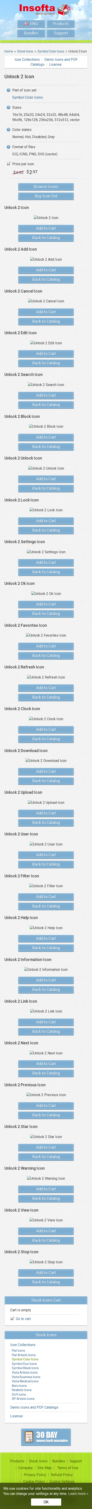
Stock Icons (38, 1461)
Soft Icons (19, 1394)
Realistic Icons (22, 1390)
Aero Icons (19, 1386)
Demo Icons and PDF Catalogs (34, 1407)
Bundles (31, 33)
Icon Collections (27, 59)
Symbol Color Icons (27, 97)
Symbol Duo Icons (24, 1364)
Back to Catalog (46, 237)
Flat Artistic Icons (24, 1355)
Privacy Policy (35, 1475)
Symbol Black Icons (25, 1368)
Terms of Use (67, 1468)
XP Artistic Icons (23, 1399)
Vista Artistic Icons (25, 1372)
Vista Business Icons (26, 1377)
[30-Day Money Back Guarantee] (46, 1437)
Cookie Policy (34, 1481)
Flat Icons (18, 1350)
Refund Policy (62, 1475)
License (55, 64)
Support (61, 33)
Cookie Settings (62, 1481)
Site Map (45, 1468)
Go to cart (23, 1319)
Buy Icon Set (46, 196)
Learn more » (78, 1494)
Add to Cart (46, 228)
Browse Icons (46, 186)
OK (46, 1502)
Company (25, 1468)
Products (61, 23)
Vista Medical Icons (25, 1381)
